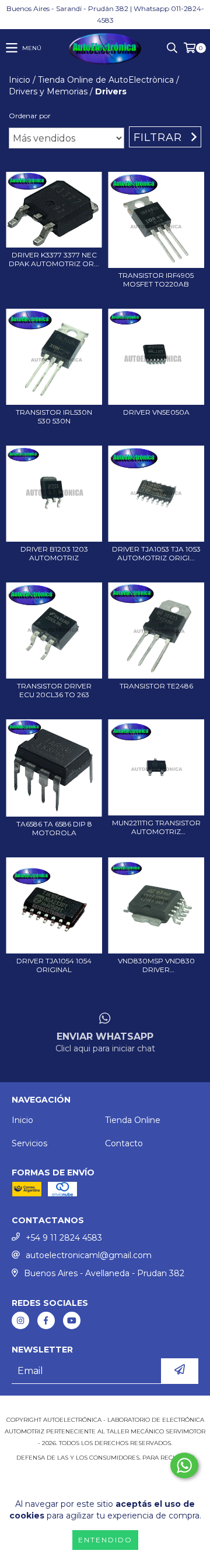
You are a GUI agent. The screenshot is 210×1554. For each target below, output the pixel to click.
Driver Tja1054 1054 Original (54, 965)
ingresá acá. (105, 1469)
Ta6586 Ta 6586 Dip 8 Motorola (54, 828)
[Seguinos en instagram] (20, 1320)
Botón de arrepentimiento (105, 1481)
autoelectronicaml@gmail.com (89, 1255)
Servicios (29, 1143)
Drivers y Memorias (48, 91)
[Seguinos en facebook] (46, 1320)
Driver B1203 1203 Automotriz (54, 553)
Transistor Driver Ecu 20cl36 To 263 (54, 690)
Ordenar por (30, 115)
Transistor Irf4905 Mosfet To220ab (156, 279)
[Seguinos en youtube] (71, 1320)
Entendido (105, 1539)
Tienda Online (132, 1120)
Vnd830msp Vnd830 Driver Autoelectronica (156, 965)
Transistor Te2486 (156, 685)
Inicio (19, 80)
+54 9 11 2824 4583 (64, 1237)
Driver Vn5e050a (156, 412)
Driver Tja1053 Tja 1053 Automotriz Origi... (156, 553)
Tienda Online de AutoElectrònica (106, 80)
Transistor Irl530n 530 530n (54, 416)
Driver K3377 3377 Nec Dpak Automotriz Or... (54, 259)
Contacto (124, 1143)
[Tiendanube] (105, 1408)
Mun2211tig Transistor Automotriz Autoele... (156, 827)
